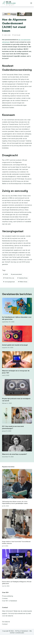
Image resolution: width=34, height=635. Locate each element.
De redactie (6, 621)
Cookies (5, 598)
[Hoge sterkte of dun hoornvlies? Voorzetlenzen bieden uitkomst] (17, 523)
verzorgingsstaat (9, 281)
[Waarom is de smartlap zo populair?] (17, 443)
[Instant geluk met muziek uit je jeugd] (17, 334)
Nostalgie (17, 35)
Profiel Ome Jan (8, 278)
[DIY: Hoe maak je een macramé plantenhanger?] (17, 415)
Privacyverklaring (7, 596)
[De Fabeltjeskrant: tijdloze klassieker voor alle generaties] (17, 306)
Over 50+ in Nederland (9, 601)
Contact (5, 624)
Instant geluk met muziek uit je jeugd (15, 345)
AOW (5, 274)
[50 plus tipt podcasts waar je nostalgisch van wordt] (17, 387)
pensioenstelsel (16, 274)
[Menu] (31, 3)
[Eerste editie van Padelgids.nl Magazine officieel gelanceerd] (17, 564)
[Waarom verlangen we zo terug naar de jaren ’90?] (17, 359)
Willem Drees (22, 281)
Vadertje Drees (22, 278)
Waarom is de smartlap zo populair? (14, 454)
